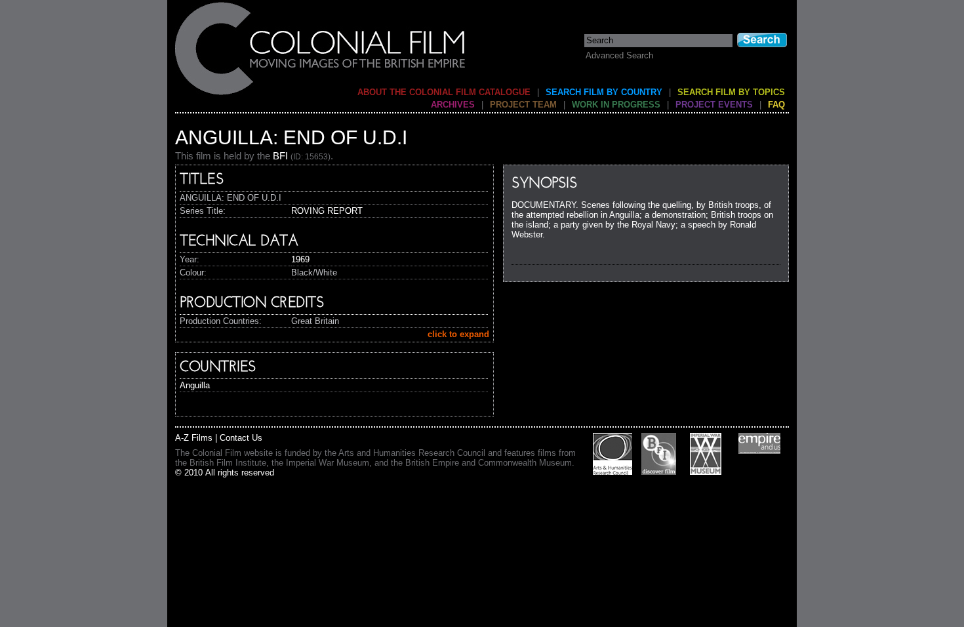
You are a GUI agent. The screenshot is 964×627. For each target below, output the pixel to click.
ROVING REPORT (327, 211)
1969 (300, 259)
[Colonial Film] (320, 94)
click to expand (458, 334)
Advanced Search (619, 55)
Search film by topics (731, 92)
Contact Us (241, 438)
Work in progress (616, 105)
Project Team (523, 105)
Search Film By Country (604, 92)
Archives (453, 105)
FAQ (776, 105)
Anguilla (195, 385)
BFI (280, 155)
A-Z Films (193, 438)
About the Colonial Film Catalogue (444, 92)
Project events (714, 105)
